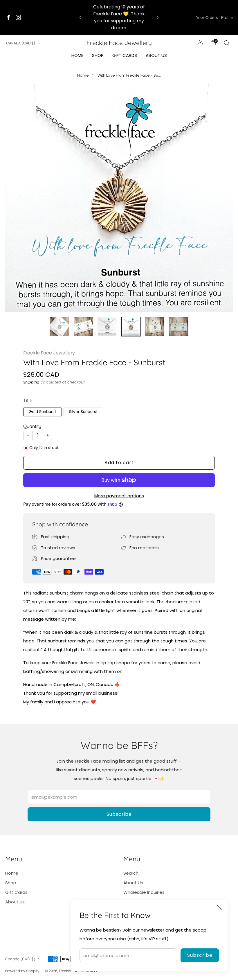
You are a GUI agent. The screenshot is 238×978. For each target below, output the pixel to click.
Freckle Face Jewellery (119, 42)
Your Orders (207, 17)
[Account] (200, 43)
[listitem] (119, 17)
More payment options (119, 496)
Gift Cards (124, 55)
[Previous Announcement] (80, 17)
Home (77, 55)
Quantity (32, 426)
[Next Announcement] (157, 17)
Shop (98, 55)
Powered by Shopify (22, 970)
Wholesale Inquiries (144, 892)
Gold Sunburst (42, 412)
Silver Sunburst (83, 412)
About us (156, 55)
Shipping (31, 382)
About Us (133, 883)
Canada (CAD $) (20, 43)
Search (130, 873)
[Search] (226, 43)
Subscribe (199, 955)
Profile (227, 17)
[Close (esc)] (220, 908)
